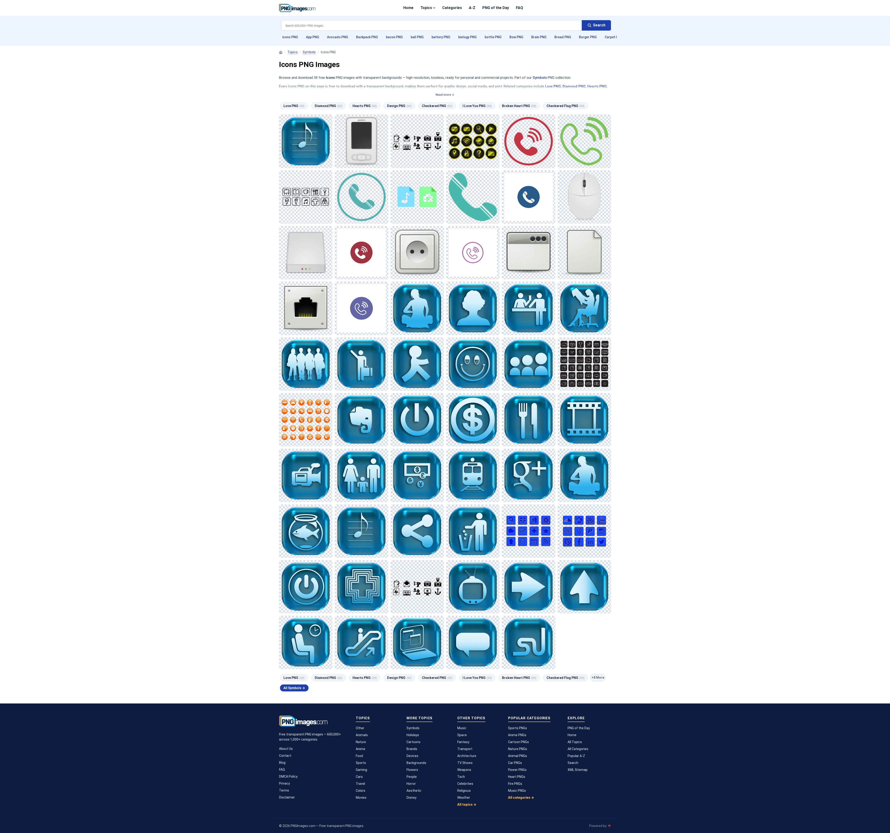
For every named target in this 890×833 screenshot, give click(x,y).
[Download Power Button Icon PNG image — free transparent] (417, 419)
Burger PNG (588, 37)
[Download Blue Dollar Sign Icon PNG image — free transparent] (472, 419)
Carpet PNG (614, 37)
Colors (360, 790)
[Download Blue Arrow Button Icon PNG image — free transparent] (528, 586)
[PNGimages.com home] (297, 8)
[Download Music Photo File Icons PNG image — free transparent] (417, 197)
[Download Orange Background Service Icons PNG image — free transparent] (305, 419)
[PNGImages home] (280, 52)
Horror (411, 783)
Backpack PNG (367, 37)
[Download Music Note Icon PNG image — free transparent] (305, 141)
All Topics (575, 742)
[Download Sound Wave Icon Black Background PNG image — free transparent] (417, 586)
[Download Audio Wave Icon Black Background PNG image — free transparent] (417, 141)
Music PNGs (517, 790)
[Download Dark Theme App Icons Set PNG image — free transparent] (305, 197)
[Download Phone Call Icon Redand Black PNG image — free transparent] (528, 141)
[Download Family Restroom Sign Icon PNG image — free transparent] (361, 475)
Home (408, 8)
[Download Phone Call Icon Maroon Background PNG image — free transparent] (361, 252)
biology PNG (467, 37)
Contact (285, 755)
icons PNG (290, 37)
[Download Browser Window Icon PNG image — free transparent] (528, 252)
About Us (286, 749)
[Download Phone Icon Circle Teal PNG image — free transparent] (361, 197)
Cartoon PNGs (518, 742)
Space (462, 735)
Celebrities (465, 783)
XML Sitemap (578, 770)
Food (359, 756)
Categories (452, 8)
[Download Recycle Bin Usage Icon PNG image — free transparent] (472, 531)
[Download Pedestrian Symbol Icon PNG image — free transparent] (417, 364)
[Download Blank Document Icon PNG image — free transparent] (584, 252)
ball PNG (417, 37)
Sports (361, 763)
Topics (426, 8)
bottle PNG (493, 37)
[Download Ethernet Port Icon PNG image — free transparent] (305, 308)
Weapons (464, 770)
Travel (360, 783)
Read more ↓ (445, 94)
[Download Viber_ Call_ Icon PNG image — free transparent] (361, 308)
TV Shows (465, 763)
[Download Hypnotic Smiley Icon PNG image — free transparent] (472, 364)
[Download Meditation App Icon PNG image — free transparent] (417, 308)
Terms (284, 790)
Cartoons (413, 742)
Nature (361, 742)
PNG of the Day (495, 8)
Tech (461, 777)
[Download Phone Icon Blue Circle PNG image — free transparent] (528, 197)
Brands (412, 749)
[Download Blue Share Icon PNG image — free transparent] (417, 531)
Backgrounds (416, 763)
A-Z (472, 8)
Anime (360, 749)
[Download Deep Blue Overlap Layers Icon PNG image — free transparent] (417, 642)
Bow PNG (516, 37)
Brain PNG (539, 37)
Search (573, 763)
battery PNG (441, 37)
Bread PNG (562, 37)
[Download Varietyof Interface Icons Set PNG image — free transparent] (584, 364)
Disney (411, 797)
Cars (359, 777)
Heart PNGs (516, 777)
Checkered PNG (437, 106)
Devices (412, 756)
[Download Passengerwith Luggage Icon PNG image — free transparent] (361, 364)
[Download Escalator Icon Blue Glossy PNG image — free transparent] (361, 642)
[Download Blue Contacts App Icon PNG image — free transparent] (528, 364)
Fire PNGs (515, 783)
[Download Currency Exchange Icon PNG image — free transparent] (417, 475)
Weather (463, 797)
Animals (362, 735)
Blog (282, 762)
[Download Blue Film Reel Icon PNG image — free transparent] (584, 419)
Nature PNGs (517, 749)
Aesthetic (414, 790)
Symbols (309, 52)
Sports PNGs (517, 728)
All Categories (578, 749)
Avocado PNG (337, 37)
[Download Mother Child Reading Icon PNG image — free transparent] (584, 308)
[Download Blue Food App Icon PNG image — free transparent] (528, 419)
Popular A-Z (576, 756)
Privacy (284, 783)
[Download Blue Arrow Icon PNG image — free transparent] (584, 586)
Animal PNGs (517, 756)
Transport (464, 749)
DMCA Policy (288, 776)
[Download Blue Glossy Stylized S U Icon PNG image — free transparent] (528, 642)
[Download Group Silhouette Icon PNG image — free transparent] (305, 364)
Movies (361, 797)
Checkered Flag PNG (566, 106)
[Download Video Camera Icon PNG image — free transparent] (305, 475)
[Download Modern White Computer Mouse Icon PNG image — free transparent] (584, 197)
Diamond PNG (574, 86)
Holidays (413, 735)
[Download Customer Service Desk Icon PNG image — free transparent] (528, 308)
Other (360, 728)
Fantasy (463, 742)
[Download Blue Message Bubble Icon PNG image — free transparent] (472, 642)
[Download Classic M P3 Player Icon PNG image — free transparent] (361, 141)
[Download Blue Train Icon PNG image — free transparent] (472, 475)
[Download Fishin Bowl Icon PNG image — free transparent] (305, 531)
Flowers (412, 770)
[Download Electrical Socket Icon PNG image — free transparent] (417, 252)
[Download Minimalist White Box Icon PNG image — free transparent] (305, 252)
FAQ (519, 8)
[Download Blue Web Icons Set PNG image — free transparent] (528, 531)
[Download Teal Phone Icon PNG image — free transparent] (472, 197)
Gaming (361, 770)
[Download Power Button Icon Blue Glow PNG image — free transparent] (305, 586)
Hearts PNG (597, 86)
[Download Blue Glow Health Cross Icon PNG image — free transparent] (361, 586)
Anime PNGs (517, 735)
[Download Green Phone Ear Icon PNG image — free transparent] (584, 141)
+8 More (597, 677)
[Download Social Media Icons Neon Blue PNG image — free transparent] (584, 531)
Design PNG (399, 106)
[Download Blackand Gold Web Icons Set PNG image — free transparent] (472, 141)
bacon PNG (394, 37)
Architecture (466, 756)
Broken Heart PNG (519, 106)
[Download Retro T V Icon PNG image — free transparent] (472, 586)
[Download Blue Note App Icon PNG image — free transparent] (361, 419)
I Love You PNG (477, 106)
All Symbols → (294, 688)
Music (461, 728)
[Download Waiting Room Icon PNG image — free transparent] (305, 642)
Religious (464, 790)
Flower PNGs (517, 770)
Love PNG (553, 86)
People (412, 777)
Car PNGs (515, 763)
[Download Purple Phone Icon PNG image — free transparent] (472, 252)
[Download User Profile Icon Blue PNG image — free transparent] (472, 308)
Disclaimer (287, 797)
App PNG (312, 37)
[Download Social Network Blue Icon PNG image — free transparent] (528, 475)
